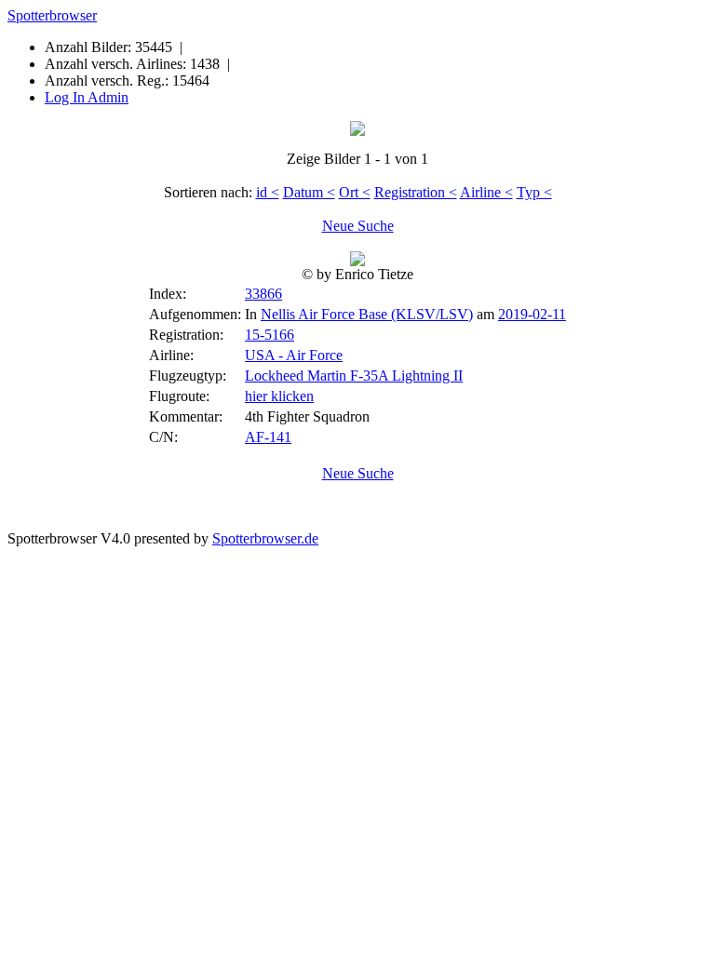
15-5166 (269, 334)
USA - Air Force (294, 355)
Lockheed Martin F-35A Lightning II (354, 375)
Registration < (415, 192)
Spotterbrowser (52, 15)
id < (267, 192)
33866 (263, 294)
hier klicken (279, 396)
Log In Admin (86, 97)
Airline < (486, 192)
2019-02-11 (532, 314)
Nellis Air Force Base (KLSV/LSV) (367, 314)
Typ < (534, 192)
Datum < (309, 192)
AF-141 (268, 437)
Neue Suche (358, 226)
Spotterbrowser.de (265, 538)
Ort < (355, 192)
